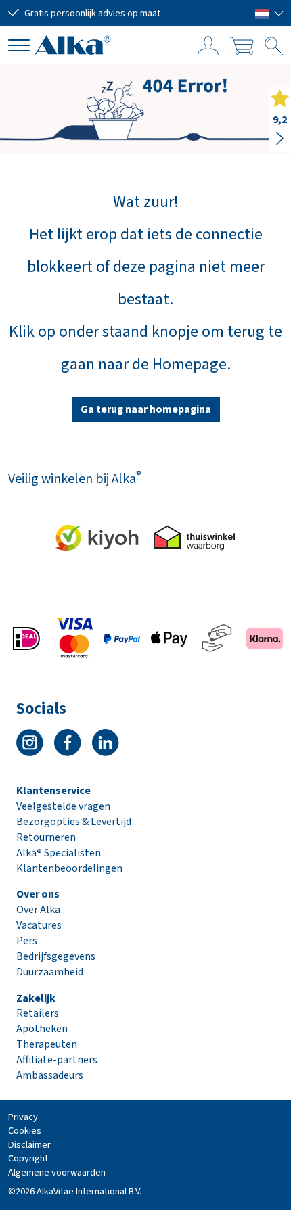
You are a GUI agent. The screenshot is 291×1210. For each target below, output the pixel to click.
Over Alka (38, 909)
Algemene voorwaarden (57, 1172)
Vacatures (39, 925)
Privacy (23, 1117)
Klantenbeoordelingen (69, 868)
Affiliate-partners (56, 1059)
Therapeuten (46, 1044)
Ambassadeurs (49, 1075)
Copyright (28, 1158)
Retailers (37, 1013)
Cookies (24, 1130)
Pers (26, 940)
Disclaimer (29, 1145)
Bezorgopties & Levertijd (73, 821)
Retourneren (46, 837)
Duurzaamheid (49, 971)
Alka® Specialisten (58, 852)
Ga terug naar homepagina (146, 409)
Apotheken (42, 1028)
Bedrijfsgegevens (55, 956)
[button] (269, 12)
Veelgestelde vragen (63, 806)
